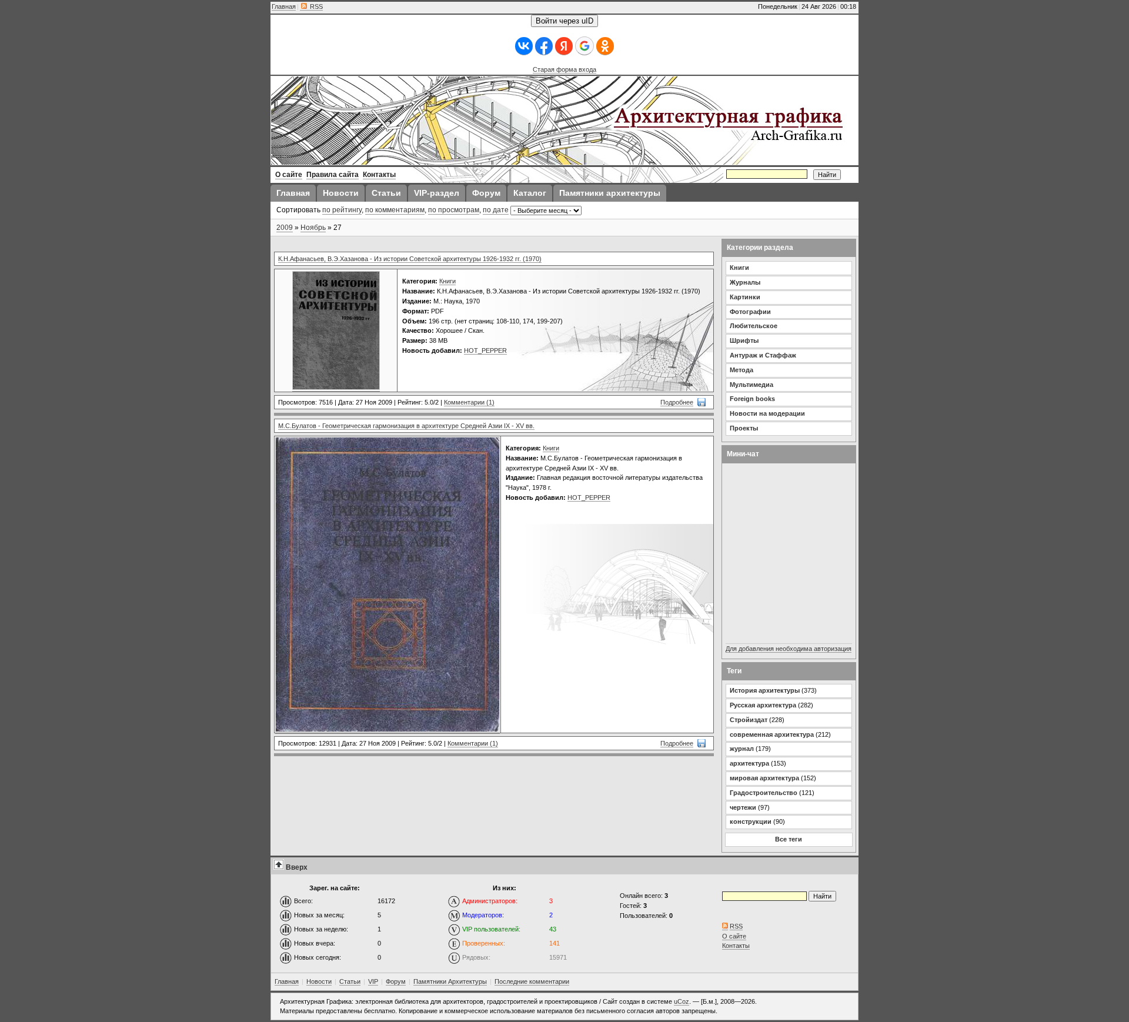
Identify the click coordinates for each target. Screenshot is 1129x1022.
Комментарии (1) (469, 402)
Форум (396, 981)
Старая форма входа (564, 69)
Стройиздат (748, 719)
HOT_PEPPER (485, 350)
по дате (496, 210)
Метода (741, 369)
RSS (315, 6)
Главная (284, 6)
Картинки (745, 296)
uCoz (681, 1001)
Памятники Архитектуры (450, 981)
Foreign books (752, 398)
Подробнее (676, 402)
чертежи (743, 807)
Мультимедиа (751, 384)
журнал (742, 748)
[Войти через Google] (584, 45)
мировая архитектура (764, 777)
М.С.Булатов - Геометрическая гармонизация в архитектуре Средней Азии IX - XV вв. (406, 425)
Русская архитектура (763, 705)
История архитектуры (765, 690)
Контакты (736, 945)
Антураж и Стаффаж (763, 355)
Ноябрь (313, 227)
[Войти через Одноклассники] (605, 46)
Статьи (349, 981)
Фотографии (750, 311)
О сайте (734, 936)
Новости (319, 981)
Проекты (744, 428)
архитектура (749, 763)
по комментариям (395, 210)
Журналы (745, 282)
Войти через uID (564, 20)
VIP (373, 981)
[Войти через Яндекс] (564, 46)
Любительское (753, 325)
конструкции (750, 821)
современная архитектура (772, 734)
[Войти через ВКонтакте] (524, 46)
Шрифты (744, 340)
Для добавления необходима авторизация (788, 648)
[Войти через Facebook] (544, 46)
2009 (284, 227)
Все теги (788, 839)
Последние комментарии (532, 981)
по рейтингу (342, 210)
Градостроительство (763, 792)
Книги (447, 281)
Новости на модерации (767, 413)
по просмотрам (453, 210)
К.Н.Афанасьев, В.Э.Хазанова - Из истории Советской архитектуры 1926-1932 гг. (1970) (410, 258)
